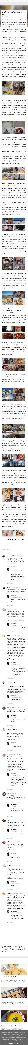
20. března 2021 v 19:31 (15, 841)
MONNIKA (14, 569)
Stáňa (8, 754)
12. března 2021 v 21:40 (17, 775)
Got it (19, 1043)
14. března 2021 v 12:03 (17, 831)
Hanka (8, 635)
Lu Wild (9, 587)
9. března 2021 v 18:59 (15, 635)
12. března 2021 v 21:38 (17, 664)
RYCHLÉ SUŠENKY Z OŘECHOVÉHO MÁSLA (8, 976)
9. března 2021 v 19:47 (12, 684)
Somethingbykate (11, 556)
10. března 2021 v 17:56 (17, 793)
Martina (9, 793)
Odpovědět (10, 583)
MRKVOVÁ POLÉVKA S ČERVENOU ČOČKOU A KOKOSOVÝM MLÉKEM (13, 1023)
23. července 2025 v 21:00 (17, 912)
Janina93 (9, 893)
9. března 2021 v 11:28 (21, 556)
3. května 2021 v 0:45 (16, 855)
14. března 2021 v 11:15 (16, 820)
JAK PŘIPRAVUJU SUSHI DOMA (6, 999)
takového (22, 905)
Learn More (11, 1043)
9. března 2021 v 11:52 (16, 587)
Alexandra (9, 609)
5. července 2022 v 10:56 (17, 893)
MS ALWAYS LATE (19, 621)
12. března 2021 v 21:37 (17, 597)
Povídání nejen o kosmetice (13, 802)
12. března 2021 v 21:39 (17, 717)
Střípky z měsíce (6, 549)
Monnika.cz (7, 1)
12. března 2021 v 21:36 (17, 570)
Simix (8, 865)
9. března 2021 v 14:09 (17, 609)
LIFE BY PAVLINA (12, 682)
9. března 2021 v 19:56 (16, 707)
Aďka (8, 842)
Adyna (8, 820)
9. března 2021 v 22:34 (15, 754)
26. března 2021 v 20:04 (15, 865)
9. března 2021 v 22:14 (12, 731)
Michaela (9, 707)
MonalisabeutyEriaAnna (13, 729)
